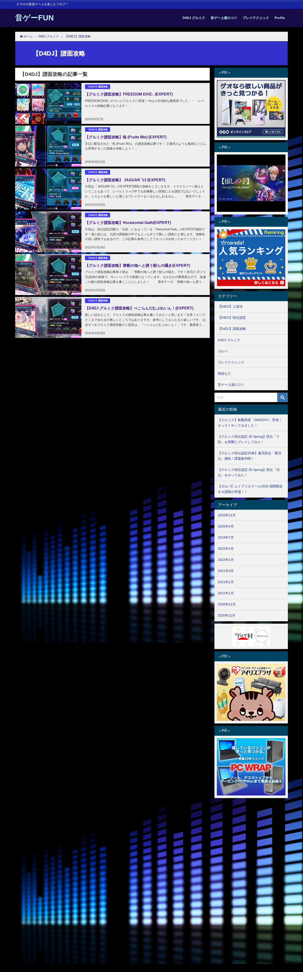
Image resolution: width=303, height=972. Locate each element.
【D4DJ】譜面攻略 (97, 87)
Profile (280, 17)
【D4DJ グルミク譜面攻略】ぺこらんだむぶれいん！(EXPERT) (139, 308)
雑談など (224, 373)
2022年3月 (226, 548)
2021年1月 (226, 593)
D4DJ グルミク (194, 17)
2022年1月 (226, 559)
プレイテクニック (256, 17)
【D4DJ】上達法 (230, 306)
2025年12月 (227, 515)
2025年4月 (226, 526)
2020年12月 (227, 604)
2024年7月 (226, 537)
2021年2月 (226, 582)
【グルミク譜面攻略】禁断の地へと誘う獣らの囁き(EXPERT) (137, 265)
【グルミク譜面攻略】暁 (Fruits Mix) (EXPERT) (125, 137)
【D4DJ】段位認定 (232, 317)
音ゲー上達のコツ (224, 17)
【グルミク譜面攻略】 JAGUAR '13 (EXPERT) (125, 180)
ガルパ (223, 351)
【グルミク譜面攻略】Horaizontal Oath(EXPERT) (128, 222)
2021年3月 (226, 570)
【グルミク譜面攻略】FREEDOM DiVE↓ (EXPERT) (129, 94)
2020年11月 (226, 615)
